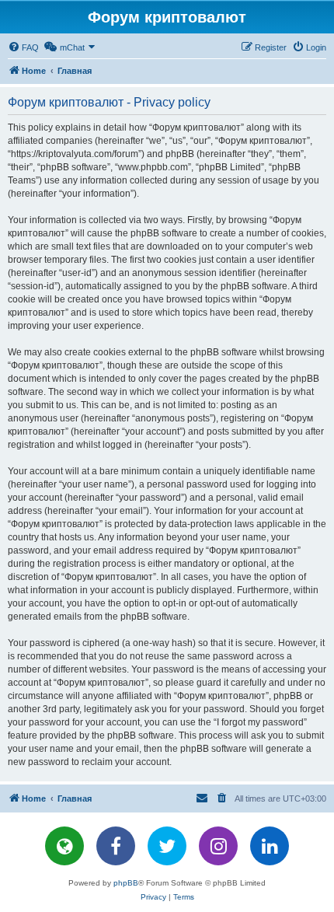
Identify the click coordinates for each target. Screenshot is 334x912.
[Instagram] (218, 845)
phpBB (125, 883)
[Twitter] (167, 845)
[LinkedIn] (269, 845)
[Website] (64, 845)
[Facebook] (115, 845)
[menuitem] (23, 47)
